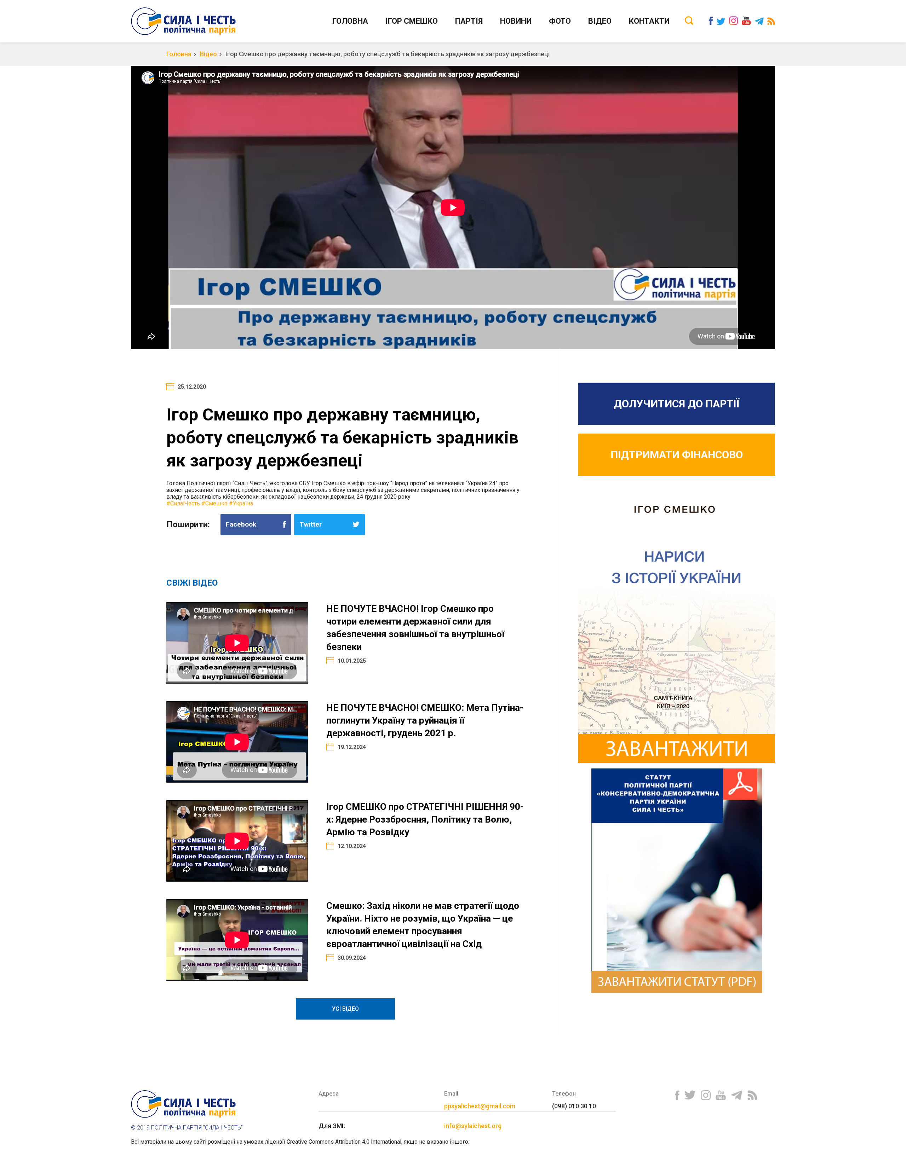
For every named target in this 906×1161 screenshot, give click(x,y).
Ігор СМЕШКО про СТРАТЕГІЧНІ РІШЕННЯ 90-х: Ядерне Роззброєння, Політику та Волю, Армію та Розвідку (425, 819)
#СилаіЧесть (183, 503)
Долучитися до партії (676, 403)
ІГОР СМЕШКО (411, 21)
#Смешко (214, 503)
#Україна (241, 503)
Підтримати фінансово (676, 454)
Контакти (649, 21)
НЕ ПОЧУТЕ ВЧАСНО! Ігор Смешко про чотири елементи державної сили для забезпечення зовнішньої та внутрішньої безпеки (415, 627)
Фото (560, 21)
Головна (350, 21)
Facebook (241, 524)
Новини (516, 21)
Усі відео (345, 1008)
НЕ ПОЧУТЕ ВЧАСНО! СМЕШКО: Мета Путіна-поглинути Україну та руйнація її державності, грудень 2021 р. (424, 720)
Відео (600, 21)
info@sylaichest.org (472, 1126)
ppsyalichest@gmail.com (479, 1106)
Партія (469, 21)
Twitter (310, 524)
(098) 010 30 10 (574, 1106)
